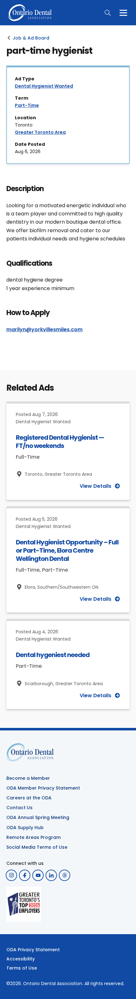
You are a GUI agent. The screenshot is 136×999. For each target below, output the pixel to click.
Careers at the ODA (29, 798)
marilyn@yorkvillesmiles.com (44, 329)
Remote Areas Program (33, 837)
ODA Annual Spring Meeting (37, 817)
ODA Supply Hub (25, 827)
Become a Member (28, 778)
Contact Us (19, 807)
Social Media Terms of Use (36, 847)
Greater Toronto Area (40, 132)
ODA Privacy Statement (33, 949)
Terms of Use (21, 968)
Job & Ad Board (31, 38)
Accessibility (20, 959)
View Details (95, 486)
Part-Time (27, 105)
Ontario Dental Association (52, 983)
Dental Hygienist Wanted (44, 86)
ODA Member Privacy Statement (43, 788)
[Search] (107, 12)
